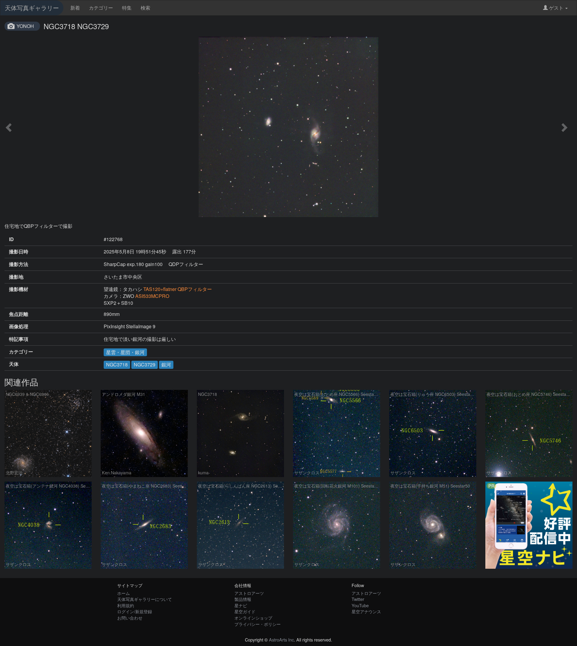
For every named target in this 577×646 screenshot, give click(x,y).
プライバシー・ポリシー (257, 624)
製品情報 (242, 599)
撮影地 (16, 277)
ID (11, 239)
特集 (127, 7)
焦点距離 (18, 314)
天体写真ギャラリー (32, 7)
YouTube (360, 605)
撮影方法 (18, 264)
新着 (75, 7)
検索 (145, 7)
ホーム (123, 593)
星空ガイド (244, 611)
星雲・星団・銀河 (125, 352)
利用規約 (125, 605)
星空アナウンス (366, 611)
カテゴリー (101, 7)
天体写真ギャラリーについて (144, 599)
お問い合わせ (129, 617)
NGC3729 (144, 364)
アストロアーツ (249, 593)
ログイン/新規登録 (134, 611)
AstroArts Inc (281, 639)
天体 (14, 364)
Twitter (358, 599)
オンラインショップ (253, 617)
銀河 (166, 364)
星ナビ (240, 605)
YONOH (25, 26)
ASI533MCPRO (152, 295)
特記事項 (18, 339)
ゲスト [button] (556, 7)
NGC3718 (117, 364)
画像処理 (18, 326)
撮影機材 (18, 289)
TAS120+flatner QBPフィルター (177, 289)
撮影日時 (18, 251)
